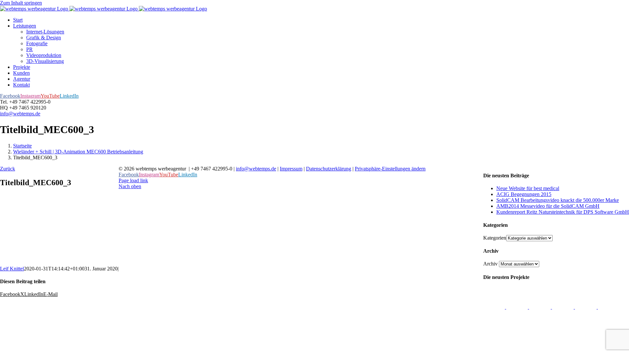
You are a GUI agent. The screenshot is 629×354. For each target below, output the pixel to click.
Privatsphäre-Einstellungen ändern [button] (390, 168)
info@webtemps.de (20, 113)
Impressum (291, 168)
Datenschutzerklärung (328, 168)
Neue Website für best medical (527, 188)
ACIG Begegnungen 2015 (523, 194)
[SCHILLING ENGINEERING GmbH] (494, 307)
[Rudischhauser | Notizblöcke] (540, 307)
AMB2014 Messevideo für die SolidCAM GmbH (548, 206)
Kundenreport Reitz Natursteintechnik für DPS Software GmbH (562, 212)
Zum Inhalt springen (21, 3)
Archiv (490, 263)
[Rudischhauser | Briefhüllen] (517, 307)
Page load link (133, 180)
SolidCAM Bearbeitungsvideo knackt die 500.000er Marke (557, 200)
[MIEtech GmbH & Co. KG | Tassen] (586, 307)
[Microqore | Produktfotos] (608, 307)
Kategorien (494, 238)
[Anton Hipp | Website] (563, 307)
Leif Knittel (12, 268)
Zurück (7, 168)
